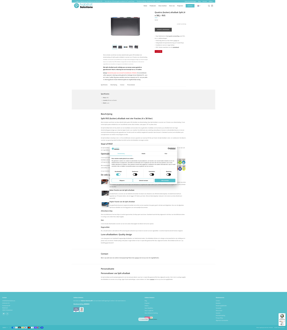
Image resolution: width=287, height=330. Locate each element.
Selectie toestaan (143, 180)
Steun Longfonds (149, 310)
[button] (115, 47)
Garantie (218, 313)
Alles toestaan (165, 180)
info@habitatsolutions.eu (8, 300)
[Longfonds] (76, 309)
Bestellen (218, 303)
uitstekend (176, 47)
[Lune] (158, 51)
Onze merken (163, 5)
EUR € (4, 327)
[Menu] (285, 314)
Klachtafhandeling (220, 315)
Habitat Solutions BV (87, 300)
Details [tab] (143, 153)
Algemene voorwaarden (222, 320)
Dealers (147, 305)
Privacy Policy (219, 318)
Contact (190, 5)
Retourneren (219, 310)
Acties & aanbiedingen (190, 1)
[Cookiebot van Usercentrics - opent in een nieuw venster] (168, 149)
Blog (199, 1)
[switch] (135, 174)
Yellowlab (271, 327)
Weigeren (122, 180)
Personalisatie (131, 85)
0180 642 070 (98, 1)
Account (205, 1)
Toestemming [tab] (121, 153)
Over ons (172, 5)
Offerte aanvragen (163, 29)
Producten (153, 5)
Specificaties (104, 85)
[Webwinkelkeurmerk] (151, 318)
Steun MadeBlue (149, 308)
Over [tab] (166, 153)
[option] (125, 27)
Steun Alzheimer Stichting (151, 313)
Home (145, 5)
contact (175, 40)
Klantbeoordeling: (78, 304)
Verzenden (218, 308)
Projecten (180, 5)
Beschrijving (114, 85)
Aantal (156, 20)
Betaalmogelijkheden (221, 305)
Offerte (210, 1)
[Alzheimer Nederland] (82, 309)
